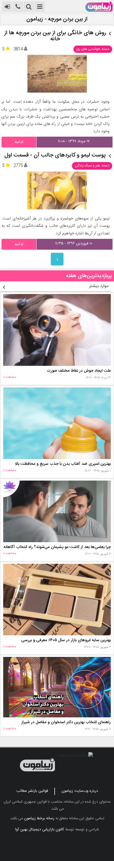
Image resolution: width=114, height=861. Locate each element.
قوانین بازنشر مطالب (32, 791)
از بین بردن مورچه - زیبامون (56, 19)
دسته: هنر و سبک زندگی (92, 165)
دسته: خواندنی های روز (92, 49)
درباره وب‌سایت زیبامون (79, 791)
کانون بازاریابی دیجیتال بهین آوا (39, 829)
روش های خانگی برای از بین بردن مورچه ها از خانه (55, 36)
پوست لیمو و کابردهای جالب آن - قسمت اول (55, 155)
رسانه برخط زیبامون (39, 818)
